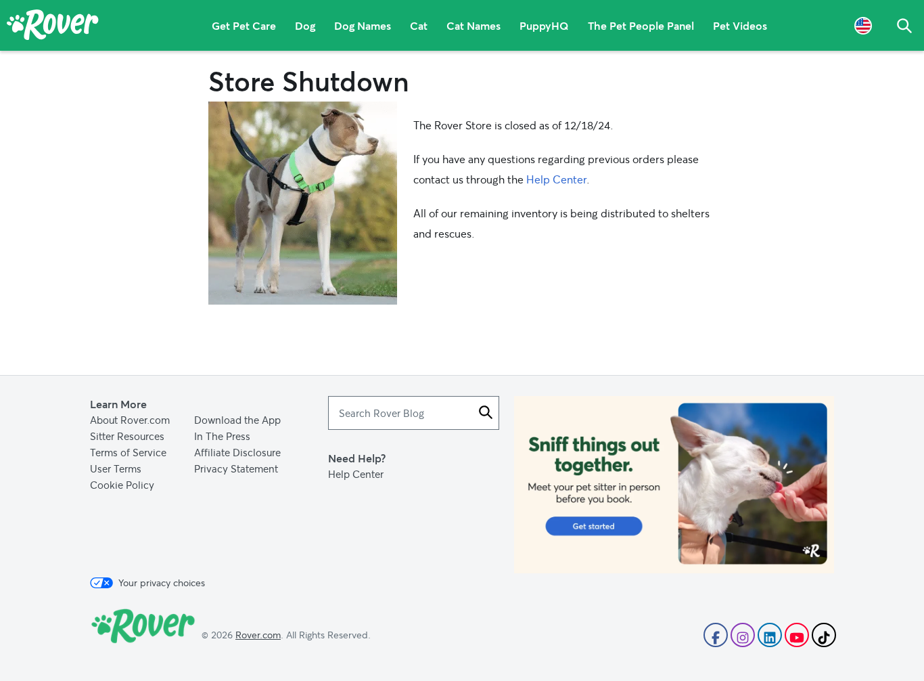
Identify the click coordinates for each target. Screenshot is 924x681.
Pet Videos (740, 25)
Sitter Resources (127, 436)
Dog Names (362, 25)
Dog (305, 25)
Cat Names (473, 25)
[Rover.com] (53, 27)
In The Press (222, 436)
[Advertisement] (674, 484)
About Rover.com (130, 419)
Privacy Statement (236, 468)
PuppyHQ (544, 25)
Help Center (556, 179)
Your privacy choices (161, 582)
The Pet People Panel (641, 25)
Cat (419, 25)
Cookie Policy (122, 484)
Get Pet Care (244, 25)
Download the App (237, 419)
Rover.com (258, 634)
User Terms (115, 468)
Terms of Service (128, 452)
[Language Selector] (863, 25)
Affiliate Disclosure (237, 452)
